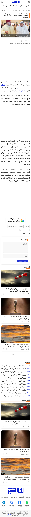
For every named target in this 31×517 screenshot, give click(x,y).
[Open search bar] (2, 2)
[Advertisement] (15, 64)
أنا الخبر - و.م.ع (25, 40)
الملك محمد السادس (24, 230)
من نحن (28, 497)
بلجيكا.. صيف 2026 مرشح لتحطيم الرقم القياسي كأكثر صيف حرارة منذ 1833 (13, 369)
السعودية (22, 91)
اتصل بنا (21, 497)
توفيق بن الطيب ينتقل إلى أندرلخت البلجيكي (13, 372)
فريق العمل (13, 497)
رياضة (5, 6)
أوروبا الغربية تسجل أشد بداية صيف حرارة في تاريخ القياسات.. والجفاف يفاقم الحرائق (13, 381)
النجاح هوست (7, 515)
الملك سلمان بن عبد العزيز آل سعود (15, 226)
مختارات (21, 6)
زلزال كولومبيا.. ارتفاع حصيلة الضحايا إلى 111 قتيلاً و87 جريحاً (13, 378)
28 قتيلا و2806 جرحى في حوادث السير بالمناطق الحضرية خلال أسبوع (13, 366)
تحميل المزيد (15, 354)
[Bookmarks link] (29, 2)
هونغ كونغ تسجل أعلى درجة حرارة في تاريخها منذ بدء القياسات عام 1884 (13, 387)
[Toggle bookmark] (5, 40)
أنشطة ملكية (13, 6)
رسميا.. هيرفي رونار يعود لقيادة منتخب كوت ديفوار (13, 393)
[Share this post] (2, 40)
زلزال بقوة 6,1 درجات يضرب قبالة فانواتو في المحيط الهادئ (13, 375)
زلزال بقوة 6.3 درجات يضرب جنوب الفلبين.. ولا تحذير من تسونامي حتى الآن (13, 390)
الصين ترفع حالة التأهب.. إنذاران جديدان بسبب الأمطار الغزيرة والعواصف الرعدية (13, 396)
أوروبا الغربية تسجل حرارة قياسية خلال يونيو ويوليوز (13, 384)
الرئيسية (27, 6)
